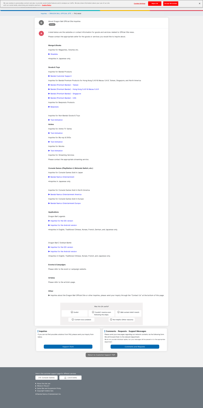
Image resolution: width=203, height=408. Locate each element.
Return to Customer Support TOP (101, 355)
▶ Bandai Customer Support (59, 76)
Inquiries (44, 13)
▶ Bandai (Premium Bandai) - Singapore (64, 94)
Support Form (68, 347)
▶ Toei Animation (55, 120)
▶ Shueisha (53, 54)
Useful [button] (76, 312)
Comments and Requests (135, 347)
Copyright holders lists (45, 391)
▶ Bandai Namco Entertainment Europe (64, 203)
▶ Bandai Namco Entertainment (61, 177)
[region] (101, 3)
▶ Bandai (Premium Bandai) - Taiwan (63, 85)
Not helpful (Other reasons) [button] (123, 319)
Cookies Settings (139, 3)
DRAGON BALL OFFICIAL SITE (60, 13)
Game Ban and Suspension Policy (49, 388)
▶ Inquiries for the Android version (62, 225)
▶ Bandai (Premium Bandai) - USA (62, 98)
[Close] (199, 3)
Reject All (155, 3)
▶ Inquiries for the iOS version (60, 221)
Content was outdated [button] (83, 319)
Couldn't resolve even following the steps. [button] (102, 313)
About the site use (43, 383)
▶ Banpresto (53, 107)
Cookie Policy (46, 5)
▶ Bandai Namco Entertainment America (64, 194)
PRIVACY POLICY (43, 386)
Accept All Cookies (170, 3)
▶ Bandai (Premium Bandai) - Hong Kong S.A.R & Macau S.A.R (73, 89)
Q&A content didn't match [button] (129, 312)
